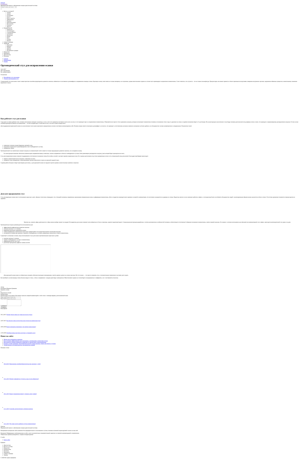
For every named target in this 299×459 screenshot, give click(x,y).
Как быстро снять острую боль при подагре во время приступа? (23, 320)
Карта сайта (7, 440)
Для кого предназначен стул (11, 78)
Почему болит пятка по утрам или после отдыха (19, 314)
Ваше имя (3, 297)
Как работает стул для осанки (11, 77)
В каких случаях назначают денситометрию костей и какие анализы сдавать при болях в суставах (30, 343)
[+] (3, 291)
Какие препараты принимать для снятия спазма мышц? (21, 326)
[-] (1, 291)
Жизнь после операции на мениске (13, 339)
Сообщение (4, 305)
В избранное (4, 4)
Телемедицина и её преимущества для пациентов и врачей (19, 345)
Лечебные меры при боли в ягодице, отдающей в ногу (21, 333)
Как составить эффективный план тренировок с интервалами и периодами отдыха (26, 340)
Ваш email (3, 298)
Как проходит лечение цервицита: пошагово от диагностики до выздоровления (25, 342)
